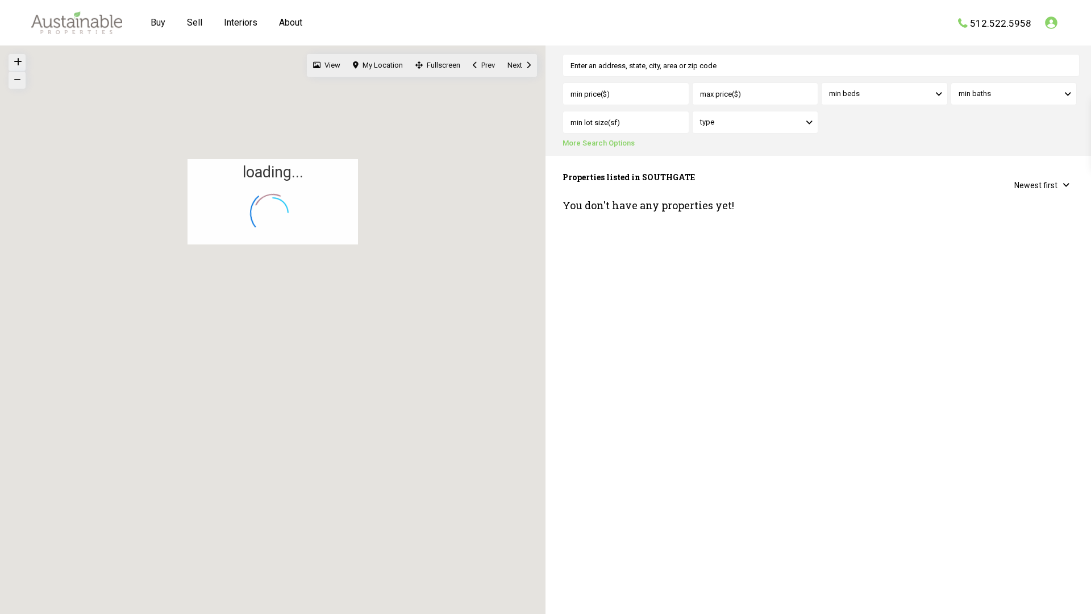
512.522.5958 (1000, 22)
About (290, 22)
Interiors (240, 22)
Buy (158, 22)
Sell (194, 22)
